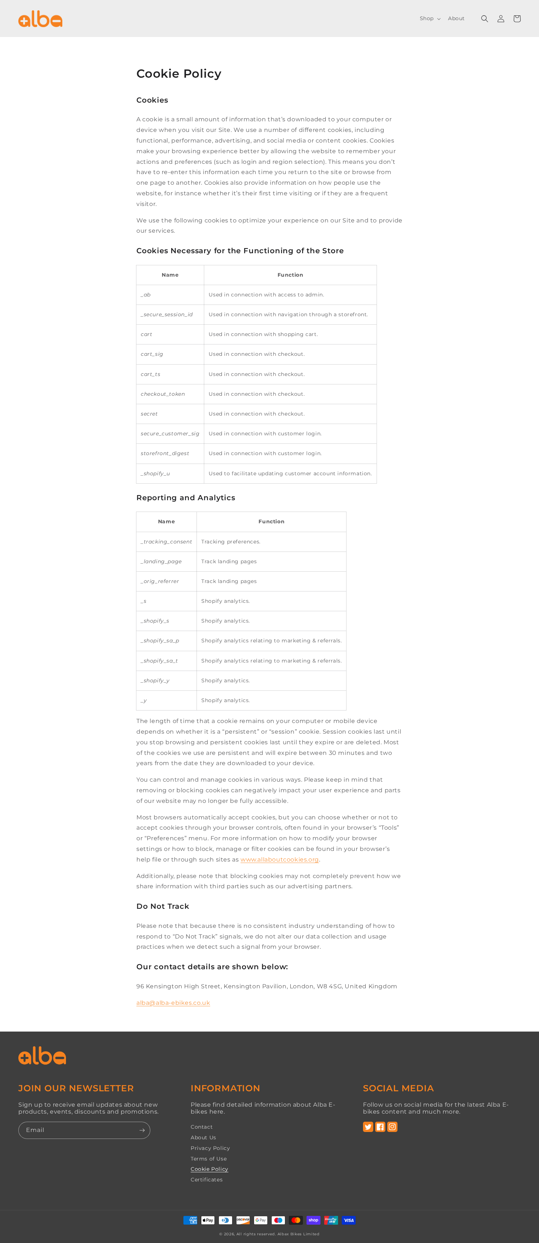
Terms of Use (209, 1158)
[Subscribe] (142, 1130)
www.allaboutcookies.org (280, 859)
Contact (202, 1127)
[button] (429, 18)
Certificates (207, 1179)
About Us (203, 1137)
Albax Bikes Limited (299, 1234)
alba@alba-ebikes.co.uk (173, 1002)
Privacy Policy (210, 1148)
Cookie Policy (209, 1169)
